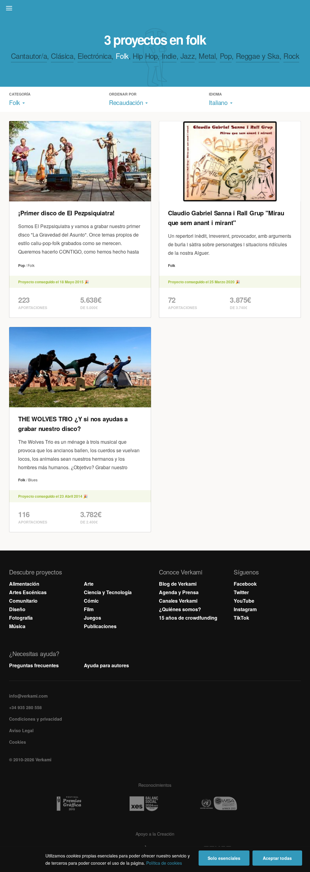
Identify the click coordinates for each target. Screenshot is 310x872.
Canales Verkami (178, 600)
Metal (207, 55)
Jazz (187, 55)
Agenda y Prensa (179, 592)
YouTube (244, 600)
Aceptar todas (277, 858)
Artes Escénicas (28, 592)
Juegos (92, 617)
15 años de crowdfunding (188, 617)
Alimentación (24, 583)
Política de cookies (164, 863)
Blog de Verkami (177, 583)
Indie (169, 55)
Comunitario (23, 600)
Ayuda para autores (106, 665)
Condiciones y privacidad (35, 719)
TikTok (241, 617)
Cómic (91, 600)
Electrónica (95, 55)
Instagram (245, 609)
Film (89, 609)
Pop (226, 55)
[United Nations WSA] (229, 804)
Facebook (245, 583)
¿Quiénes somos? (180, 609)
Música (17, 626)
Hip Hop (145, 55)
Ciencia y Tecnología (108, 592)
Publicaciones (100, 626)
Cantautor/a (29, 55)
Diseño (17, 609)
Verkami (155, 9)
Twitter (241, 592)
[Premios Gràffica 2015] (80, 804)
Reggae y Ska (257, 55)
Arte (89, 583)
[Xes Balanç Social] (155, 804)
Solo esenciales (224, 858)
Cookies (17, 742)
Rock (291, 55)
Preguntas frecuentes (34, 665)
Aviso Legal (21, 730)
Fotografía (21, 617)
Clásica (62, 55)
